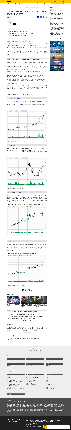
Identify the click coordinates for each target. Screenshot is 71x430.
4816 (17, 145)
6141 (18, 71)
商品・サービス (49, 374)
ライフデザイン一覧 (29, 376)
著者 (47, 359)
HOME (8, 7)
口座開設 (54, 1)
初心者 (47, 363)
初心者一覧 (48, 365)
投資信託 (47, 380)
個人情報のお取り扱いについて (31, 424)
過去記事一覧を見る (26, 320)
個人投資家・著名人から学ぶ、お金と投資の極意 (15, 388)
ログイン (59, 1)
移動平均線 (36, 327)
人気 (28, 359)
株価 (41, 327)
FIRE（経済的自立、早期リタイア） (32, 381)
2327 (18, 98)
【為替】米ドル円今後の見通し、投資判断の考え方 (15, 382)
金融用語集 (10, 394)
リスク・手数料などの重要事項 (31, 423)
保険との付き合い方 (29, 383)
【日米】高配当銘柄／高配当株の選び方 (14, 385)
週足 (21, 328)
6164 (39, 71)
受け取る (66, 428)
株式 (9, 29)
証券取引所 (39, 328)
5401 (12, 101)
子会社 (34, 330)
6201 (10, 197)
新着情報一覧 (9, 360)
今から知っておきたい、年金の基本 (32, 377)
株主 (34, 328)
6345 (20, 192)
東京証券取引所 (10, 330)
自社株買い (20, 327)
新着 (8, 359)
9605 (36, 148)
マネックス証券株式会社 (34, 426)
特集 (8, 374)
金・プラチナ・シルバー (50, 386)
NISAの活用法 (9, 377)
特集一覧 (8, 376)
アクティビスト (18, 330)
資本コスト (40, 330)
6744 (13, 241)
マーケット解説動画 (29, 367)
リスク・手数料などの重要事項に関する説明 (54, 410)
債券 (46, 381)
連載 (8, 363)
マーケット (29, 363)
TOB (44, 328)
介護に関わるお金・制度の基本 (31, 380)
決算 (15, 327)
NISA (47, 387)
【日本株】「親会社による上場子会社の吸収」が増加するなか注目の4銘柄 (34, 7)
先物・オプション (49, 384)
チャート (26, 327)
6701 (14, 60)
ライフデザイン (30, 374)
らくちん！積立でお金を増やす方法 (13, 384)
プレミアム (26, 328)
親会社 (24, 330)
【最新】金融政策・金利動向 (12, 378)
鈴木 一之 (15, 20)
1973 (35, 66)
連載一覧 (8, 365)
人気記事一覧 (28, 360)
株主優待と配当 (9, 387)
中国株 (47, 378)
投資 (31, 327)
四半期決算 (15, 328)
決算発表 (29, 330)
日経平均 (14, 29)
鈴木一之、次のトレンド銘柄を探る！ (16, 7)
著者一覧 (47, 360)
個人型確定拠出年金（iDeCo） (51, 388)
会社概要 (40, 426)
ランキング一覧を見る (56, 38)
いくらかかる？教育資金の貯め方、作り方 (33, 384)
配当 (12, 327)
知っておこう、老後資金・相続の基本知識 (33, 378)
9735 (43, 244)
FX (46, 383)
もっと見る (15, 25)
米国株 (47, 377)
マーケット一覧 (29, 365)
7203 (30, 195)
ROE (31, 328)
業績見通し (9, 328)
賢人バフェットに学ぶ (11, 380)
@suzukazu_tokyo (20, 23)
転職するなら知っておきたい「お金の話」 (33, 386)
